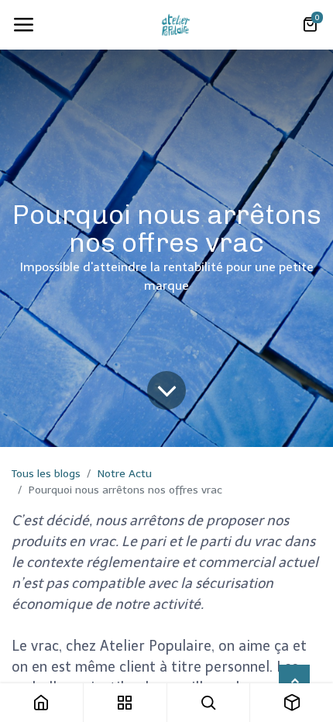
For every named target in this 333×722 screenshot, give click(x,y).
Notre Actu (125, 473)
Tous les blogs (46, 473)
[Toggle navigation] (23, 24)
